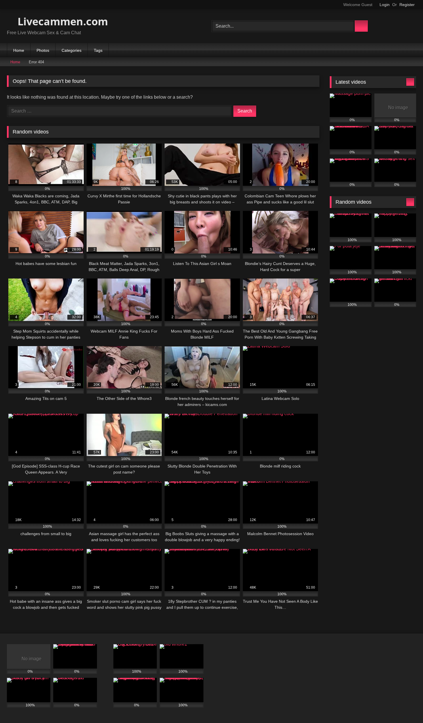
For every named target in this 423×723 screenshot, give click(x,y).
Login (385, 4)
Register (407, 4)
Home (18, 50)
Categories (71, 50)
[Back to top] (405, 705)
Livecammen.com (61, 21)
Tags (98, 50)
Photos (43, 50)
